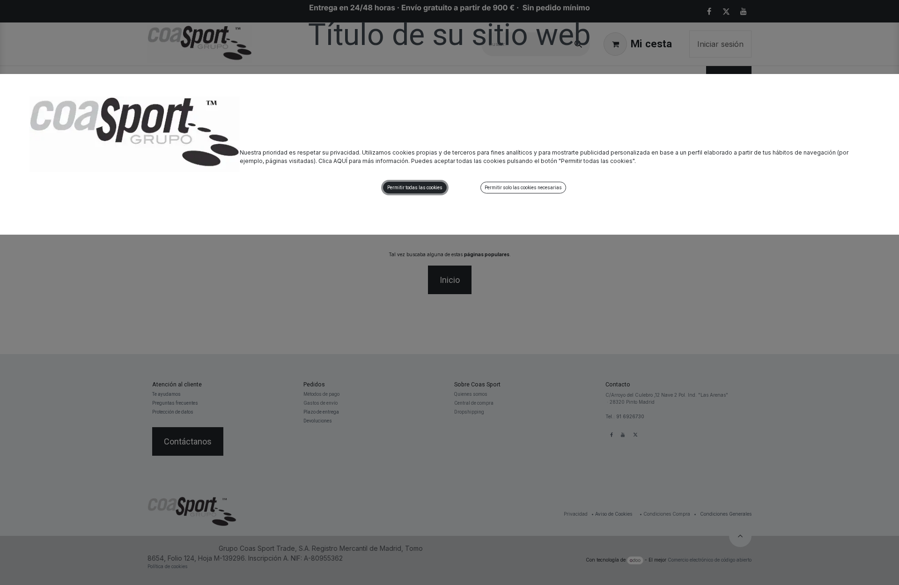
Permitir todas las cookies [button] (414, 187)
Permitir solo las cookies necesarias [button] (523, 187)
